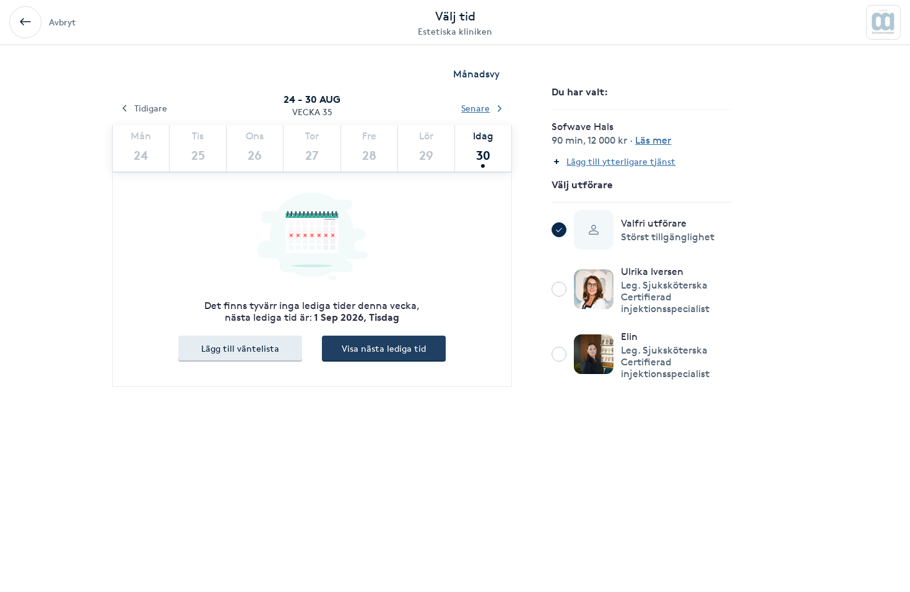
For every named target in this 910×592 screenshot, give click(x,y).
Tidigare (150, 108)
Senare (475, 108)
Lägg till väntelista (240, 348)
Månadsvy (476, 74)
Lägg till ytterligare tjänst (620, 161)
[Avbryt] (25, 22)
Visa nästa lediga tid (384, 348)
